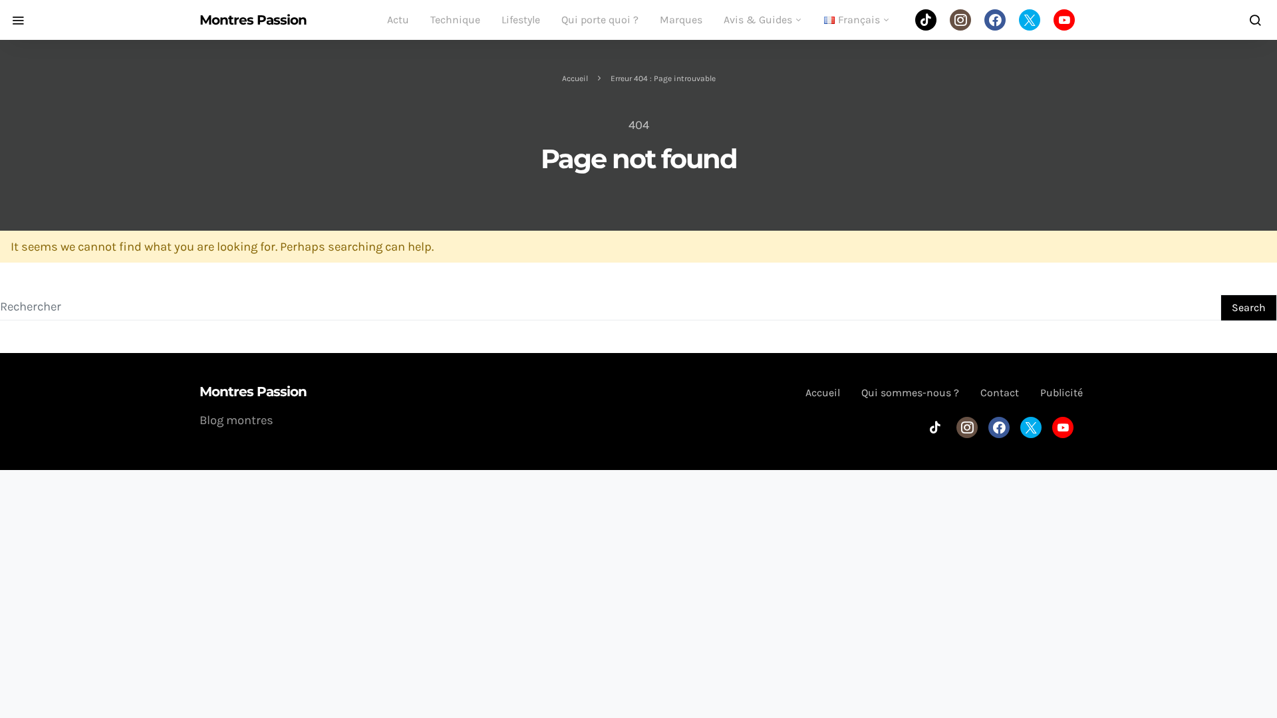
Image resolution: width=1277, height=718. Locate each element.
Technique (455, 19)
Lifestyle (520, 19)
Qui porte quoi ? (599, 19)
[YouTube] (1064, 20)
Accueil (575, 78)
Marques (681, 19)
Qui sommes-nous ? (910, 392)
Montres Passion (253, 20)
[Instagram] (960, 20)
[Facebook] (995, 20)
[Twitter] (1029, 20)
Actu (398, 19)
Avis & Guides (758, 19)
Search (1249, 307)
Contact (999, 392)
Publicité (1061, 392)
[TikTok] (925, 20)
